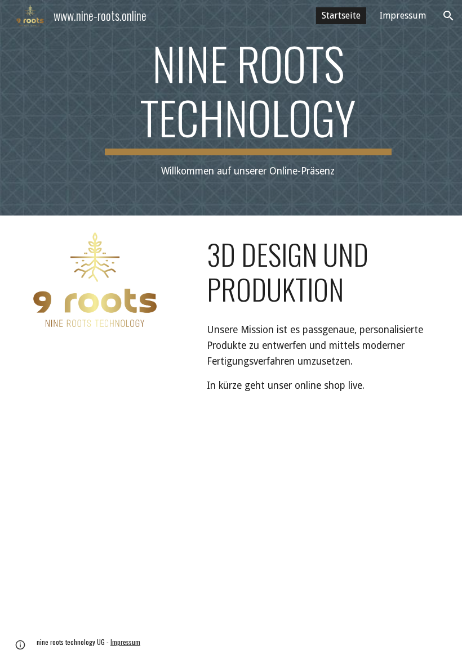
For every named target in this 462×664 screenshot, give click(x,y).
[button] (448, 15)
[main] (248, 108)
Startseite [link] (341, 15)
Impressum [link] (403, 15)
